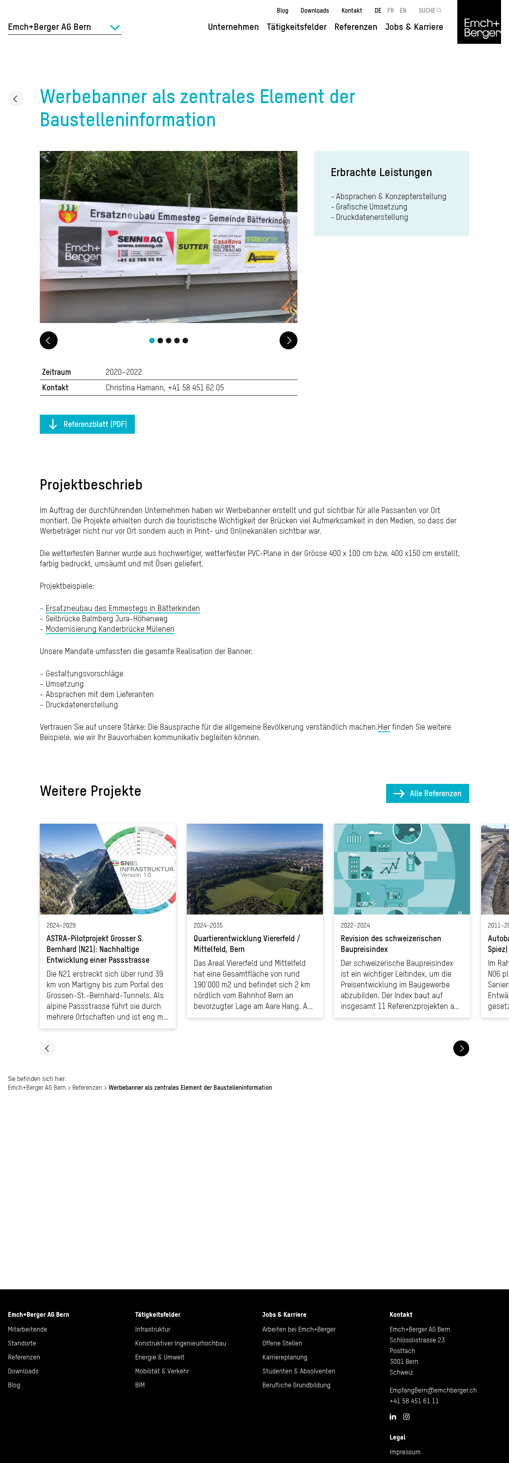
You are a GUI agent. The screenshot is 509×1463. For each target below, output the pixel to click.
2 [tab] (160, 340)
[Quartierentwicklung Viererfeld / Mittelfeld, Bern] (255, 921)
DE (378, 10)
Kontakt (352, 10)
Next (288, 340)
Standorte (22, 1343)
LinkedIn (393, 1416)
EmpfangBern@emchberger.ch (433, 1390)
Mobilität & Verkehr (162, 1371)
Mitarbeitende (27, 1329)
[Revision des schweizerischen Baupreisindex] (402, 921)
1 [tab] (152, 340)
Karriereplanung (284, 1357)
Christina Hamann (135, 387)
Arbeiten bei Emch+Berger (299, 1329)
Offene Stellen (282, 1343)
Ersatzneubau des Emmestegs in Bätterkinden (123, 608)
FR (390, 10)
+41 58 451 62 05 (196, 387)
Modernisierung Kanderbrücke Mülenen (110, 628)
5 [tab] (185, 340)
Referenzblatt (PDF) (95, 424)
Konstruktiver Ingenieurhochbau (180, 1343)
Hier (384, 726)
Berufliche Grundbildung (296, 1385)
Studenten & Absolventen (298, 1371)
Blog (282, 10)
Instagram (406, 1417)
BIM (140, 1385)
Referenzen (355, 27)
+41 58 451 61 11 (414, 1401)
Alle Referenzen (436, 793)
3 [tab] (168, 340)
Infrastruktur (152, 1329)
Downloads (315, 10)
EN (403, 10)
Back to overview (16, 99)
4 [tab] (177, 340)
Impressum (405, 1452)
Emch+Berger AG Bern (37, 1087)
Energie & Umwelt (160, 1357)
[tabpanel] (168, 238)
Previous (49, 340)
